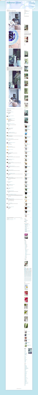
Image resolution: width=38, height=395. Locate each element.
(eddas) (8, 152)
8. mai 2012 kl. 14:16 (10, 181)
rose (27, 280)
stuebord (27, 274)
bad (24, 273)
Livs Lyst (25, 219)
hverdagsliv (30, 273)
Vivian (8, 181)
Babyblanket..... (26, 253)
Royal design (26, 377)
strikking (30, 276)
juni (25, 248)
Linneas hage (26, 372)
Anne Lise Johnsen (9, 132)
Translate (28, 11)
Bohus (25, 350)
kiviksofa (27, 279)
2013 (25, 243)
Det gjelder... (26, 250)
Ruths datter (26, 229)
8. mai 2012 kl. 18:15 (13, 184)
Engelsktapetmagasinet (26, 368)
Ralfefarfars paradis (14, 3)
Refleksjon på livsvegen (10, 142)
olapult (25, 273)
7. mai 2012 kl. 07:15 (11, 152)
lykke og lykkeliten (26, 132)
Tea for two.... (26, 251)
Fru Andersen (26, 173)
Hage (26, 269)
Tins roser (9, 149)
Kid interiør (25, 357)
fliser (28, 273)
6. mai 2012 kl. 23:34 (10, 146)
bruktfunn (25, 271)
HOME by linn (26, 147)
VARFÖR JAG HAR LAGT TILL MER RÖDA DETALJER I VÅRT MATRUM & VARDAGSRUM (29, 126)
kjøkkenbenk (29, 279)
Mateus (25, 358)
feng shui (26, 275)
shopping (29, 280)
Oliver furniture (26, 359)
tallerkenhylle (30, 274)
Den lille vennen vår (28, 331)
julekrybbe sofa (25, 279)
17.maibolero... (26, 252)
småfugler (25, 276)
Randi (8, 146)
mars (25, 256)
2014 (25, 242)
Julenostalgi (28, 140)
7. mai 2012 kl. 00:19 (11, 149)
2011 (25, 258)
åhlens (25, 362)
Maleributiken (26, 373)
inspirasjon (30, 275)
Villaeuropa (25, 381)
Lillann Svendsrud (26, 371)
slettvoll (25, 361)
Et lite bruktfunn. (28, 214)
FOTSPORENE (26, 231)
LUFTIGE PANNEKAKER (26, 226)
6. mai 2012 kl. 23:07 (13, 142)
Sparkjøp (25, 379)
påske (24, 280)
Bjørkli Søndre (9, 198)
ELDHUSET (26, 169)
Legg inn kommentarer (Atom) (11, 219)
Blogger (20, 388)
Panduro (25, 376)
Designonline (26, 367)
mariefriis (25, 221)
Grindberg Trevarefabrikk (26, 354)
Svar (8, 114)
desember (26, 244)
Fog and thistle (26, 353)
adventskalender (25, 270)
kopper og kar (28, 271)
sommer (30, 280)
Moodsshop (25, 375)
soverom (29, 270)
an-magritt (26, 195)
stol (29, 276)
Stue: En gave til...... (28, 188)
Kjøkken (25, 268)
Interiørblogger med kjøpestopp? (28, 342)
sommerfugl (25, 274)
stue (29, 268)
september (26, 246)
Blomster (29, 269)
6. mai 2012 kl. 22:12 (12, 123)
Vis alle (30, 232)
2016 (25, 241)
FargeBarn (26, 199)
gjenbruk (28, 275)
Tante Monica (26, 158)
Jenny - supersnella (9, 184)
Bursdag (30, 272)
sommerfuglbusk (27, 276)
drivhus (27, 273)
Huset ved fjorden (26, 184)
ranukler (26, 280)
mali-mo (25, 210)
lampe (27, 272)
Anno (25, 364)
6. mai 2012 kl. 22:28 (12, 132)
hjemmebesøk (25, 272)
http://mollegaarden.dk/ (26, 383)
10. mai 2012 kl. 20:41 (12, 198)
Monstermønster (26, 224)
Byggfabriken (26, 365)
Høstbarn (25, 369)
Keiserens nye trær (9, 123)
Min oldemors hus (26, 136)
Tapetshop (25, 380)
